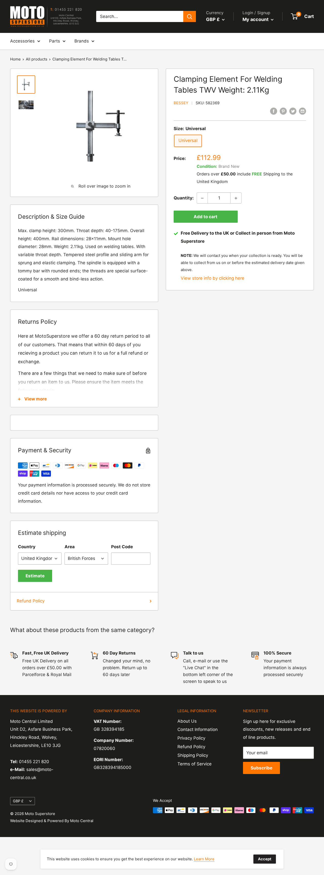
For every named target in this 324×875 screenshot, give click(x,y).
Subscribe (261, 767)
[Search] (189, 16)
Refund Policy (31, 600)
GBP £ (18, 801)
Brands (81, 41)
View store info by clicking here (212, 278)
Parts (54, 41)
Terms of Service (194, 763)
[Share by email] (302, 111)
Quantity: (184, 197)
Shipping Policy (192, 755)
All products (36, 59)
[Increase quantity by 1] (236, 198)
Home (15, 59)
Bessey (181, 103)
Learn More (204, 859)
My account (256, 19)
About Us (187, 721)
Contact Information (197, 729)
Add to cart (205, 216)
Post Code (122, 546)
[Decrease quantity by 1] (202, 198)
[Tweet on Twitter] (292, 111)
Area (70, 546)
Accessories (22, 41)
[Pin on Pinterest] (283, 111)
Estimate (35, 575)
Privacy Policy (191, 738)
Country (26, 546)
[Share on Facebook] (273, 111)
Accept (264, 859)
